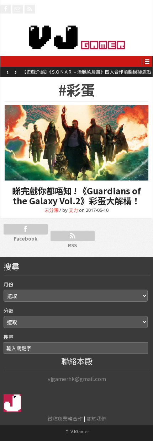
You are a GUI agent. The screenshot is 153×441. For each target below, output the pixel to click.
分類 (9, 310)
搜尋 (9, 336)
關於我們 (96, 418)
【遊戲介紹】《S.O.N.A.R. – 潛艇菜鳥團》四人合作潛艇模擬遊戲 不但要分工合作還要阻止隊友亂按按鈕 (86, 74)
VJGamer (77, 431)
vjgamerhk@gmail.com (77, 378)
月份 (9, 284)
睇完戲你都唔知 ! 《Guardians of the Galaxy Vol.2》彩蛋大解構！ (76, 195)
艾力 (73, 210)
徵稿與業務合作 (65, 418)
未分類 (51, 210)
